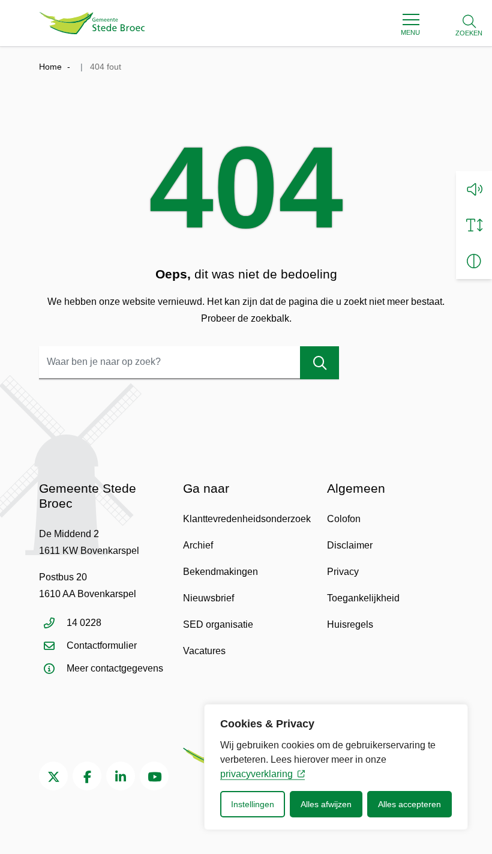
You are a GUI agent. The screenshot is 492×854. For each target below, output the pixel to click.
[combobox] (189, 362)
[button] (474, 189)
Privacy (343, 572)
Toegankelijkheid (363, 598)
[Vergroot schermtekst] (474, 225)
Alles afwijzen (326, 804)
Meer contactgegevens (115, 668)
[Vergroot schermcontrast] (474, 261)
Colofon (344, 519)
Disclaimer (350, 545)
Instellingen (252, 804)
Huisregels (350, 624)
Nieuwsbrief (208, 598)
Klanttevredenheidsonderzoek (247, 519)
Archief (198, 545)
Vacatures (204, 651)
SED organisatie (218, 624)
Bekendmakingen (220, 572)
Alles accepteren (409, 804)
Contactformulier (102, 645)
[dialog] (336, 767)
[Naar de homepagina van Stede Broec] (92, 23)
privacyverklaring (256, 774)
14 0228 (84, 623)
